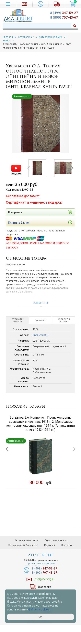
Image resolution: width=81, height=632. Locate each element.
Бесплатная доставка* (23, 196)
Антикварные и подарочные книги (18, 21)
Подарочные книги (55, 540)
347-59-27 (64, 13)
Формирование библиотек (23, 545)
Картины (49, 545)
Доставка (40, 320)
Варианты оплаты (63, 320)
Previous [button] (29, 168)
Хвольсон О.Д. (41, 335)
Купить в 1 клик (18, 222)
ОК (40, 616)
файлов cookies (38, 609)
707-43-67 (64, 17)
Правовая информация (41, 563)
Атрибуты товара (17, 320)
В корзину (15, 212)
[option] (40, 123)
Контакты (67, 545)
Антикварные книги (26, 540)
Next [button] (71, 168)
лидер (18, 18)
